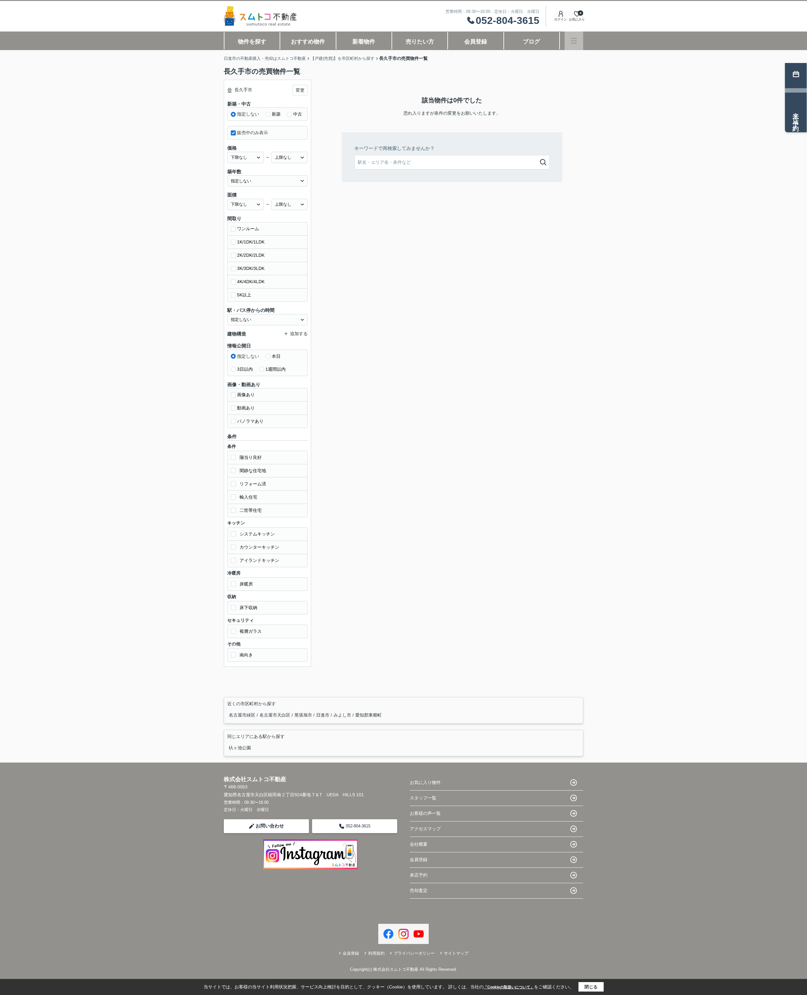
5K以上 (244, 294)
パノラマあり (250, 421)
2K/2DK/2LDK (250, 255)
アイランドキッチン (259, 560)
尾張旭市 (303, 715)
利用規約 (376, 953)
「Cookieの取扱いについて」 (509, 987)
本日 (276, 356)
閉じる (591, 986)
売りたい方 (420, 41)
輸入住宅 (248, 497)
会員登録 (475, 41)
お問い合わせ (270, 825)
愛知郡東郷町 (368, 715)
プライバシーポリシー (414, 953)
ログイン (560, 19)
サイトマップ (456, 953)
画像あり (246, 394)
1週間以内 (275, 369)
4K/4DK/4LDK (250, 281)
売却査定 (418, 890)
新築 (276, 114)
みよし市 (343, 715)
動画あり (246, 407)
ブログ (531, 41)
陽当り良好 (251, 457)
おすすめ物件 (308, 41)
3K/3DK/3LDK (250, 268)
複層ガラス (251, 631)
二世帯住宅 (251, 510)
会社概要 (418, 844)
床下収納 (248, 607)
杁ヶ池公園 (240, 747)
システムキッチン (257, 533)
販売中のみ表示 (252, 132)
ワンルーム (248, 228)
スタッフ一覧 (423, 797)
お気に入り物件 (425, 782)
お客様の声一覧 (425, 813)
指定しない (248, 114)
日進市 (323, 715)
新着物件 (363, 41)
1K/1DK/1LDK (250, 241)
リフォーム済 (253, 483)
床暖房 (246, 583)
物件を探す (252, 41)
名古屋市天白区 (275, 715)
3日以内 (245, 369)
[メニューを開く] (574, 41)
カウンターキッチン (259, 547)
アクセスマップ (425, 828)
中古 (297, 114)
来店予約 (418, 875)
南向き (246, 654)
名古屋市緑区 (243, 715)
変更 (300, 90)
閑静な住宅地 (253, 470)
